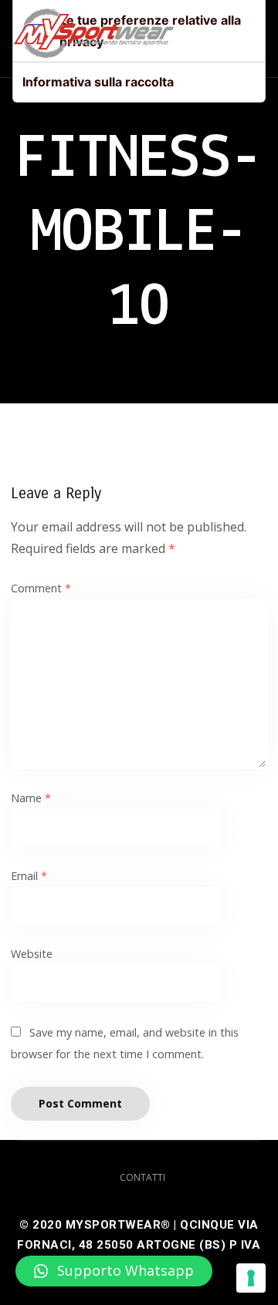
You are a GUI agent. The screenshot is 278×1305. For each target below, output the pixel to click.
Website (32, 953)
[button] (113, 1271)
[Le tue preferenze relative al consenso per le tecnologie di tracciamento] (251, 1278)
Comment (41, 588)
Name (31, 798)
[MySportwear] (94, 38)
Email (29, 875)
